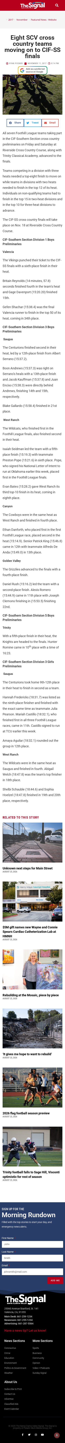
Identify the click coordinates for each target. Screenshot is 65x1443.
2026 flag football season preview (27, 1113)
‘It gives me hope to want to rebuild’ (28, 1054)
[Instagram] (36, 1435)
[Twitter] (29, 1435)
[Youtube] (42, 1435)
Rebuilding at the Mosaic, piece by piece (31, 995)
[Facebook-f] (22, 1435)
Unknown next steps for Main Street (28, 868)
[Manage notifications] (57, 1435)
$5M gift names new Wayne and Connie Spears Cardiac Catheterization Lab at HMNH (30, 931)
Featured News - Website (44, 19)
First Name (8, 1238)
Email (5, 1265)
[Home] (4, 19)
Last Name (8, 1251)
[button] (8, 5)
